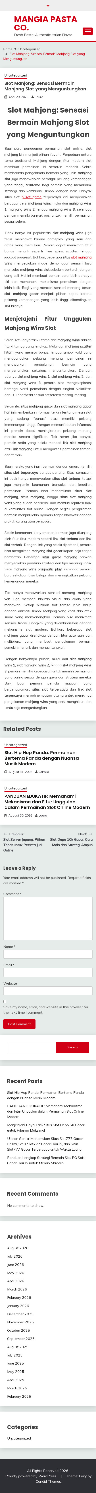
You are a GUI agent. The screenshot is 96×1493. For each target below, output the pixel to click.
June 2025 (15, 1363)
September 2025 (21, 1338)
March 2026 (17, 1289)
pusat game (32, 197)
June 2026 (15, 1264)
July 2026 (15, 1256)
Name (9, 946)
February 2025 (19, 1396)
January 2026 (18, 1305)
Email (8, 965)
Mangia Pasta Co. (45, 23)
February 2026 (19, 1297)
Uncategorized (15, 75)
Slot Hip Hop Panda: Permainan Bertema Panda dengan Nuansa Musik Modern (41, 758)
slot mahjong (81, 257)
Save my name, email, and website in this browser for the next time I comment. (45, 1010)
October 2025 (18, 1330)
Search (72, 1047)
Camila (44, 772)
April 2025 (15, 1380)
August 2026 (17, 1248)
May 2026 (15, 1273)
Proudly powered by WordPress (31, 1476)
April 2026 (15, 1281)
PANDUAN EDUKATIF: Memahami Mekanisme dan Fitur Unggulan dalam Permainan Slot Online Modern (47, 801)
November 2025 (20, 1322)
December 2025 (20, 1314)
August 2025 (17, 1347)
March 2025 (17, 1388)
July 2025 (15, 1355)
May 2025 (15, 1371)
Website (10, 983)
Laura (39, 97)
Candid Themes (48, 1481)
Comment (12, 894)
